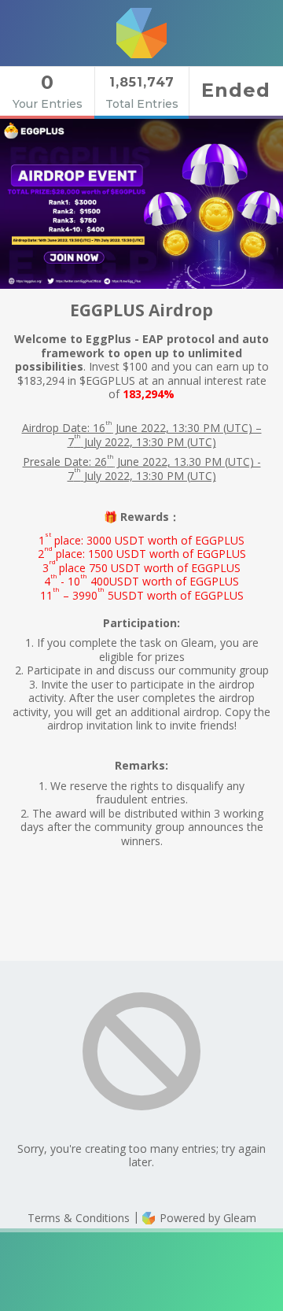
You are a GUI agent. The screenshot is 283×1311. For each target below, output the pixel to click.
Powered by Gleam (206, 1217)
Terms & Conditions (79, 1217)
